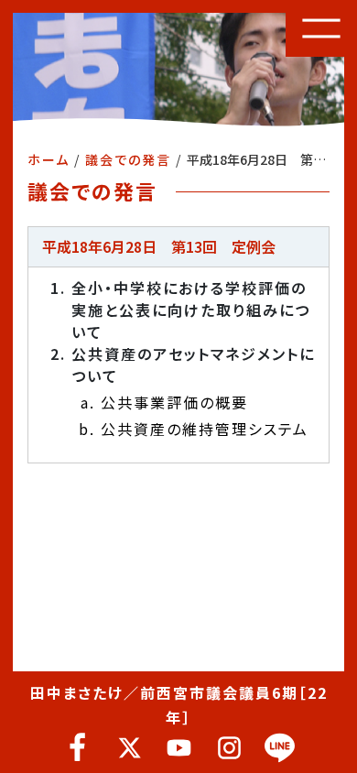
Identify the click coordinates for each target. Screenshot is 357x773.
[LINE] (280, 748)
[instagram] (229, 748)
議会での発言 (128, 159)
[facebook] (78, 748)
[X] (129, 748)
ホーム (48, 159)
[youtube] (179, 748)
